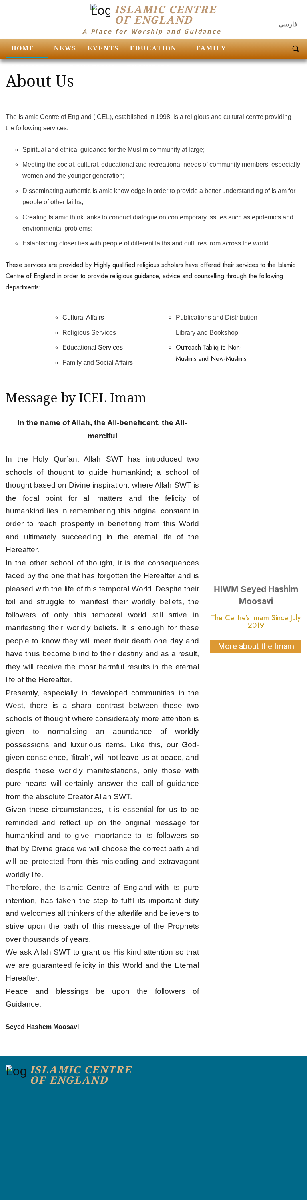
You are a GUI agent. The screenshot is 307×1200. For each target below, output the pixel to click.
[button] (295, 48)
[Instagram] (279, 12)
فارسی (288, 24)
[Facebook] (263, 12)
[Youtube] (294, 12)
